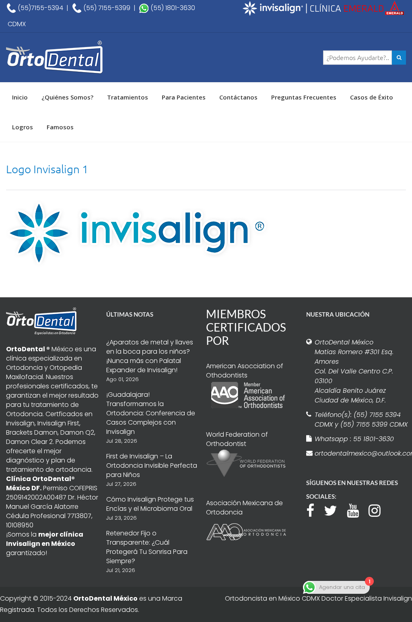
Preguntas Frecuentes (303, 97)
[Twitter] (334, 510)
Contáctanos (238, 97)
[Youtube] (357, 510)
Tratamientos (127, 97)
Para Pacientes (184, 97)
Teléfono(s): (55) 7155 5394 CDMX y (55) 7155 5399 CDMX (361, 419)
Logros (22, 127)
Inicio (20, 97)
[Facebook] (314, 510)
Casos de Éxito (371, 97)
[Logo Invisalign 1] (138, 233)
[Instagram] (379, 510)
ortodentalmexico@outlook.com (361, 453)
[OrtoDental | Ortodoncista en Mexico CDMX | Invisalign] (72, 57)
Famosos (60, 127)
